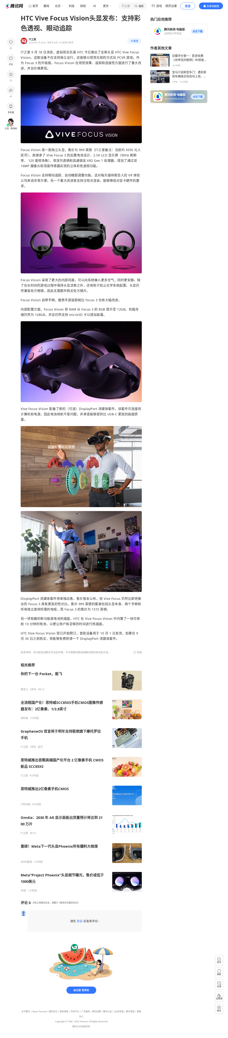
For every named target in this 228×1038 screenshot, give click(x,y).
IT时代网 (25, 804)
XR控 (23, 890)
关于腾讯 (25, 1011)
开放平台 (75, 1011)
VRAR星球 (26, 862)
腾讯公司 (76, 1026)
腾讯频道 (130, 1011)
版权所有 (86, 1026)
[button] (197, 31)
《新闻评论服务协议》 (68, 902)
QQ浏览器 (119, 1011)
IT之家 (24, 747)
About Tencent (39, 1011)
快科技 (24, 718)
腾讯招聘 (96, 1011)
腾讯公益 (107, 1011)
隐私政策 (64, 1011)
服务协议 (53, 1011)
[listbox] (81, 777)
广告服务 (85, 1011)
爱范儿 (24, 689)
